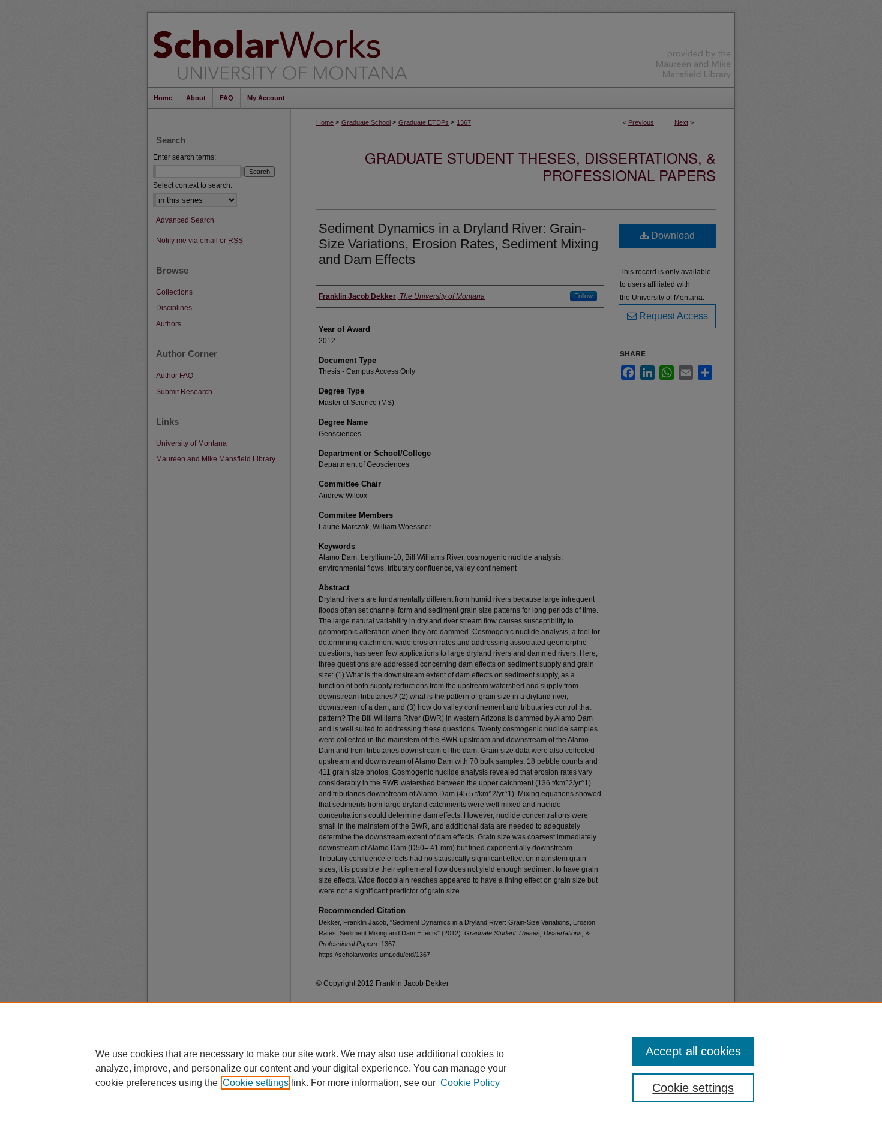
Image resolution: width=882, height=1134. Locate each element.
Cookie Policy (470, 1083)
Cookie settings (256, 1083)
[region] (441, 1068)
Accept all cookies (693, 1051)
